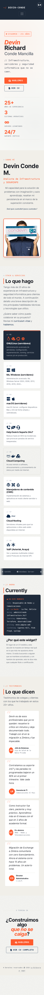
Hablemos (23, 942)
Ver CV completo (23, 950)
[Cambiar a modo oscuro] (39, 4)
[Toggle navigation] (22, 13)
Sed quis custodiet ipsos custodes (21, 209)
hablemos (8, 324)
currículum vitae (22, 321)
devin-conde (14, 7)
